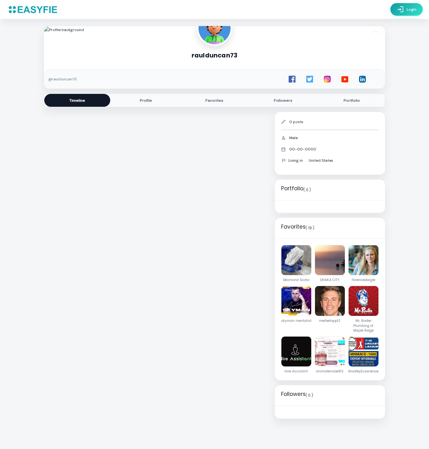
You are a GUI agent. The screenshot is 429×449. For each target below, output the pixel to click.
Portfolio (352, 100)
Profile (146, 100)
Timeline (77, 100)
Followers (283, 100)
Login (406, 9)
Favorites (214, 100)
